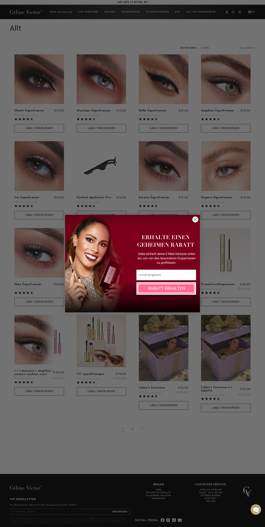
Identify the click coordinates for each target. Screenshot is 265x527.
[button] (256, 509)
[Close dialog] (195, 219)
